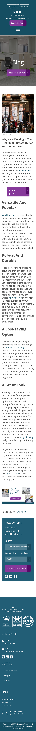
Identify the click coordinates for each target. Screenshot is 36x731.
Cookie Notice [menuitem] (6, 706)
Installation (12, 530)
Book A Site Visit (17, 23)
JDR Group (19, 728)
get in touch (13, 473)
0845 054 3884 (18, 15)
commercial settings (15, 347)
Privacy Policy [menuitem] (6, 702)
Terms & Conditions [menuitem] (8, 699)
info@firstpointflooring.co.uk (19, 18)
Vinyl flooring (8, 214)
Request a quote (16, 72)
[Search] (29, 547)
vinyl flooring (25, 170)
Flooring (11, 527)
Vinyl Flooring (13, 534)
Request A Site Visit (16, 568)
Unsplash (21, 511)
